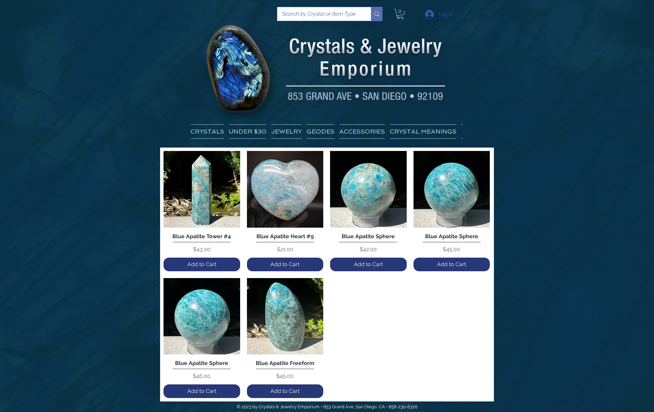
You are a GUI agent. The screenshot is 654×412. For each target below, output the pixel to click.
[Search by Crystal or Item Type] (376, 14)
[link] (400, 14)
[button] (423, 131)
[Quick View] (202, 189)
